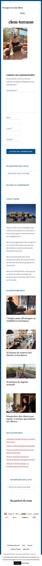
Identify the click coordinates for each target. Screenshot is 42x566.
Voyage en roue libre (12, 7)
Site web (9, 140)
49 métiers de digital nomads (17, 383)
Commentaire (12, 90)
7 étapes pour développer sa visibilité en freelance (21, 319)
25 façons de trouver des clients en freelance (19, 354)
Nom (8, 118)
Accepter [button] (17, 563)
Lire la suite (25, 563)
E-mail (9, 129)
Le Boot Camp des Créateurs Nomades (20, 446)
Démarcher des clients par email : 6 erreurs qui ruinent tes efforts (20, 419)
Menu (22, 13)
